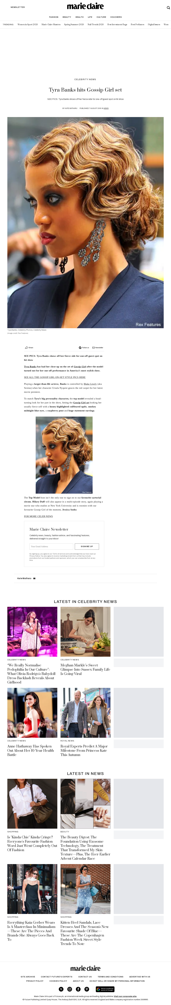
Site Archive (28, 977)
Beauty (67, 17)
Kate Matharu (71, 108)
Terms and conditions (110, 977)
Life (90, 17)
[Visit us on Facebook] (78, 989)
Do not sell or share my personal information (117, 981)
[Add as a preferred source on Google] (121, 989)
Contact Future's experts (56, 977)
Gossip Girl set (81, 402)
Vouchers (116, 17)
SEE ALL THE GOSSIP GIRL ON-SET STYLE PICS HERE (55, 377)
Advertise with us (139, 977)
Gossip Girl (80, 366)
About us (78, 981)
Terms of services (59, 554)
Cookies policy (58, 981)
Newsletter (99, 348)
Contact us (85, 977)
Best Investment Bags (117, 24)
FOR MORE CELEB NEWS (38, 516)
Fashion (53, 17)
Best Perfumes (137, 24)
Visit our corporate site (125, 996)
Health (79, 17)
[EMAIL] (34, 578)
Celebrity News (85, 79)
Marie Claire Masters (51, 24)
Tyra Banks (30, 366)
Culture (101, 17)
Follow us (85, 348)
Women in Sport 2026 (28, 24)
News (106, 108)
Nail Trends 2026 (96, 24)
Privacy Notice (35, 556)
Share (31, 348)
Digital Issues (154, 24)
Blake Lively (90, 384)
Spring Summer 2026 (74, 24)
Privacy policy (35, 981)
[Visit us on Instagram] (69, 989)
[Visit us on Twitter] (61, 989)
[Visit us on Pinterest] (86, 989)
